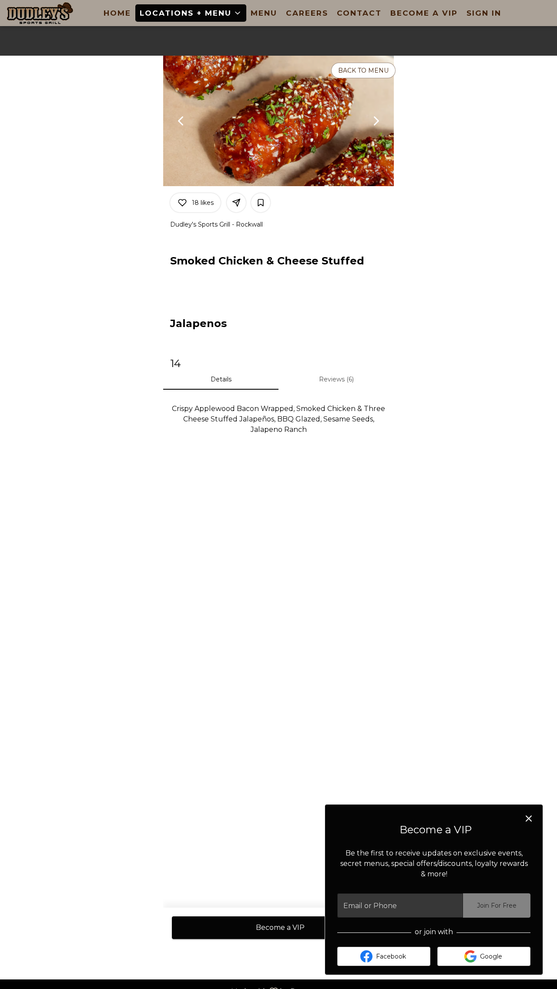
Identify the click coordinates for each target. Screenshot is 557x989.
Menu (264, 13)
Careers (307, 13)
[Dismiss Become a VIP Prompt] (528, 818)
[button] (190, 13)
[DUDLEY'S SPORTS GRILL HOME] (46, 13)
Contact (359, 13)
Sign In (483, 13)
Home (117, 13)
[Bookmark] (260, 202)
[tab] (220, 379)
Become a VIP (424, 13)
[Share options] (236, 202)
